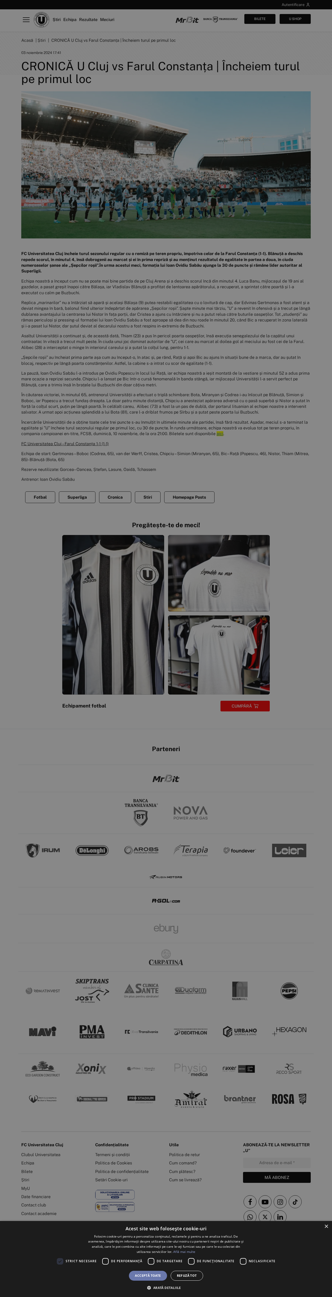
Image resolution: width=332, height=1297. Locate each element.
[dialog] (166, 1259)
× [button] (326, 1227)
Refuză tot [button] (187, 1275)
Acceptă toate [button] (148, 1275)
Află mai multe (184, 1252)
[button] (166, 1288)
